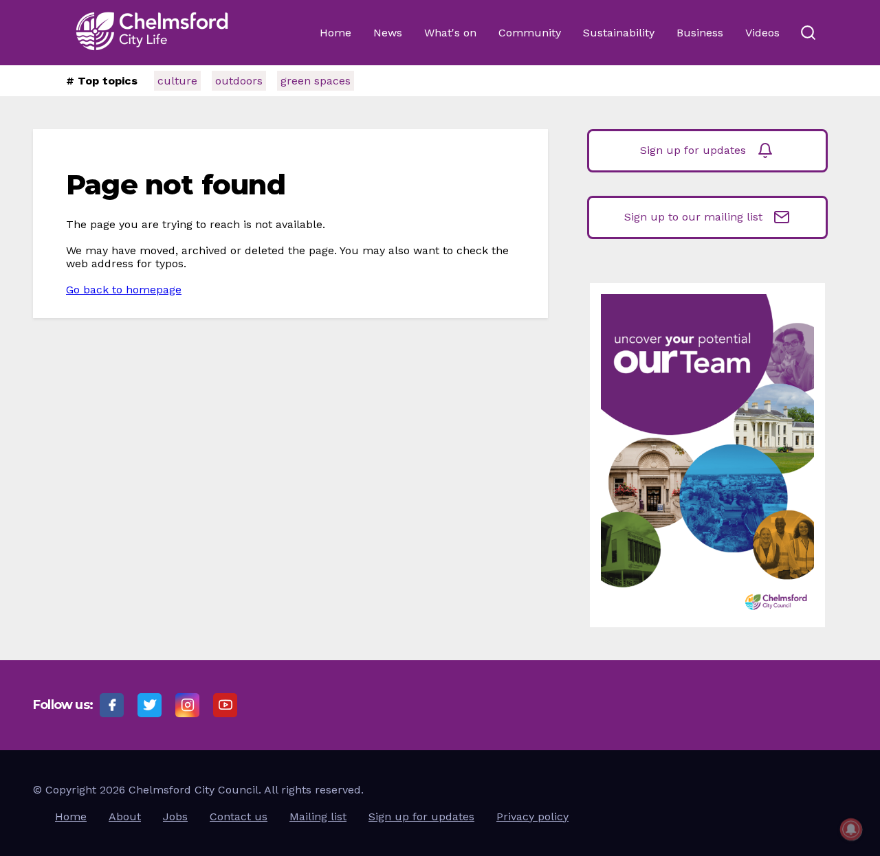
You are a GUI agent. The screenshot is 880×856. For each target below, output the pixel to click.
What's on (450, 32)
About (125, 816)
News (387, 32)
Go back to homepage (124, 289)
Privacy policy (532, 816)
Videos (762, 32)
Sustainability (618, 32)
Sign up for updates (693, 150)
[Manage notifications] (851, 829)
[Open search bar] (808, 33)
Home (335, 32)
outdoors (239, 80)
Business (699, 32)
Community (529, 32)
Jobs (175, 816)
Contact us (238, 816)
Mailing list (317, 816)
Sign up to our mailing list (693, 216)
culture (177, 80)
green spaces (315, 80)
